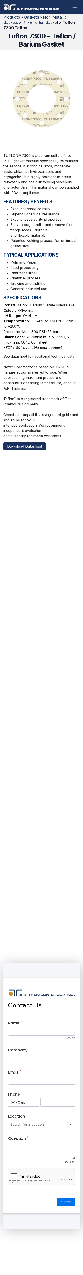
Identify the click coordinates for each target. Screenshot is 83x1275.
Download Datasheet (24, 446)
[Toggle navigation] (75, 7)
